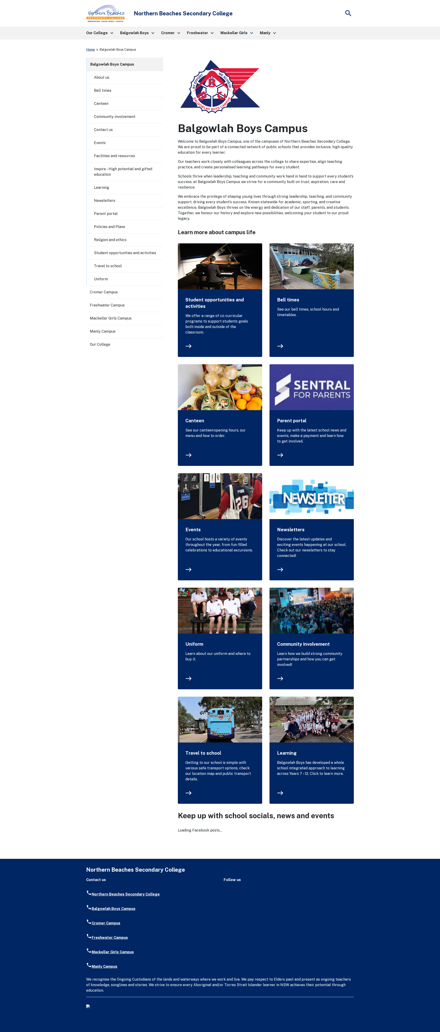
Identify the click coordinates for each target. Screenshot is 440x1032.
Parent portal (291, 420)
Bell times (288, 300)
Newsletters (291, 529)
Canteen (194, 420)
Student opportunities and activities (214, 303)
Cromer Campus (104, 292)
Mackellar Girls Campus (111, 318)
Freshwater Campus (107, 305)
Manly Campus (103, 331)
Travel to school (203, 753)
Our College (100, 344)
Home (90, 49)
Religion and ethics (110, 240)
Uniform (194, 644)
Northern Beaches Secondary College (126, 894)
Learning (287, 753)
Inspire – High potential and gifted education (123, 172)
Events (193, 529)
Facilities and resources (114, 156)
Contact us (103, 130)
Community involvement (303, 644)
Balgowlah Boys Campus (112, 64)
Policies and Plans (109, 227)
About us (101, 77)
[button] (99, 33)
